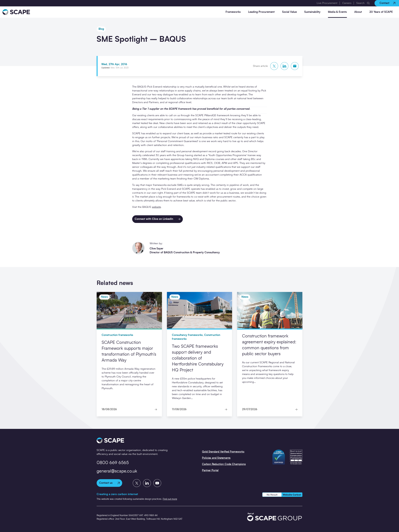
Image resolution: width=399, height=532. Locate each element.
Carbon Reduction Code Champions (224, 464)
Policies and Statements (216, 458)
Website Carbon (292, 494)
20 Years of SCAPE (381, 12)
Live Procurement (327, 3)
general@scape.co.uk (117, 471)
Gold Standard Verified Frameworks (223, 451)
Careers (346, 3)
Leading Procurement (261, 12)
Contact (384, 3)
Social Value (289, 12)
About (358, 12)
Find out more (170, 499)
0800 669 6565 (113, 463)
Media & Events (337, 12)
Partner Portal (210, 470)
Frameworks (233, 12)
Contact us (106, 483)
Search (360, 3)
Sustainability (312, 12)
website (156, 207)
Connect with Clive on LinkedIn (154, 219)
